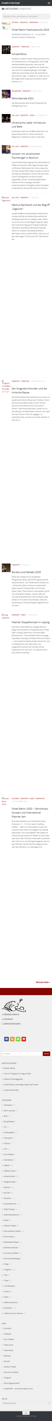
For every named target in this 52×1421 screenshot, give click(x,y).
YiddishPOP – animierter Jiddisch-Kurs (18, 1389)
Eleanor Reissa (9, 1068)
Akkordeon (16, 91)
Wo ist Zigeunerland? (12, 1383)
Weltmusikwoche (10, 1302)
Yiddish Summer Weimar (13, 1313)
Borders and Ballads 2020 (26, 572)
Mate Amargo (9, 1209)
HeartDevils (8, 1160)
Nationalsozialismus (11, 1215)
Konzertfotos (19, 54)
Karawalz (7, 1356)
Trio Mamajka (9, 1286)
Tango (6, 1264)
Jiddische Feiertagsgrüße (13, 1079)
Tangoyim (25, 47)
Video (32, 115)
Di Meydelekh (9, 1132)
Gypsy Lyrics (8, 1345)
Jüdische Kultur (9, 1176)
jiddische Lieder (10, 1171)
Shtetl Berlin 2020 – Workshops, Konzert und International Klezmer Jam (30, 812)
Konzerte (24, 22)
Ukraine (7, 1291)
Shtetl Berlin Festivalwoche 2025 (30, 29)
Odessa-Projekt (10, 1226)
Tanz (6, 1275)
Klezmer (15, 799)
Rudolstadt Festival (11, 1242)
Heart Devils (8, 1350)
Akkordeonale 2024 (23, 98)
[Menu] (49, 3)
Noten (6, 1220)
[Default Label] (12, 1039)
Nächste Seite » (43, 982)
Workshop (33, 22)
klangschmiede (9, 1182)
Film (5, 1149)
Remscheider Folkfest (12, 1231)
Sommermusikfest (11, 1253)
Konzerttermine (10, 1204)
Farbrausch (8, 1138)
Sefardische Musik (11, 1248)
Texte (6, 1280)
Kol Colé (15, 115)
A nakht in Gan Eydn (11, 3)
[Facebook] (6, 1039)
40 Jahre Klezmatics (11, 1090)
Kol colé (7, 1361)
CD (5, 1127)
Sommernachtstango (12, 1259)
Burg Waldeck (9, 1121)
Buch (6, 1116)
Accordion (7, 1328)
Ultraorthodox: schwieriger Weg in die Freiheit (21, 1085)
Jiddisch (7, 1165)
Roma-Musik (9, 1237)
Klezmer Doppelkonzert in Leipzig (30, 622)
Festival (15, 22)
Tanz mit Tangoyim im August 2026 (17, 1074)
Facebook (7, 1334)
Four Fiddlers (9, 1154)
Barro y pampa (9, 1111)
